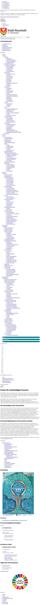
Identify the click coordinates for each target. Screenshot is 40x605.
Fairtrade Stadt (8, 445)
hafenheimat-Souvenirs (11, 261)
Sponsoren (9, 295)
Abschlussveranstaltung (11, 304)
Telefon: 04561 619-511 (9, 535)
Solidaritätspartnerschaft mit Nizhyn (14, 132)
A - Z (3, 26)
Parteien (8, 114)
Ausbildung (9, 105)
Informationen (9, 283)
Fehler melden (5, 603)
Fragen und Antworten (11, 115)
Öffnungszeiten (5, 25)
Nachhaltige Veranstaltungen (11, 454)
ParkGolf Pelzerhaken (11, 224)
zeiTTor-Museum (10, 183)
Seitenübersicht (5, 597)
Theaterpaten (9, 204)
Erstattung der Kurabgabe (12, 216)
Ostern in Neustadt (10, 62)
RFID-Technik (9, 318)
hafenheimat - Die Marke (12, 260)
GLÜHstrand (9, 332)
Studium (8, 106)
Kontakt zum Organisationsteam (13, 297)
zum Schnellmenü (6, 5)
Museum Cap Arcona (11, 185)
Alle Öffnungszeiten (4, 571)
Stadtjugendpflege (8, 151)
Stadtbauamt (9, 99)
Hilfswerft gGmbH (15, 412)
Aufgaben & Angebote (11, 155)
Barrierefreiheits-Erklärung (7, 598)
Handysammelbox (8, 448)
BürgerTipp (9, 81)
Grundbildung (9, 323)
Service (8, 317)
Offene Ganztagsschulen (10, 142)
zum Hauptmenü (5, 2)
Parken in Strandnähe (11, 218)
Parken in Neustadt (8, 231)
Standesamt (9, 80)
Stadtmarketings (5, 438)
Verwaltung (7, 87)
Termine (8, 286)
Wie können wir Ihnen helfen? (6, 37)
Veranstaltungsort (10, 284)
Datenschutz (5, 602)
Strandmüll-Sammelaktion (10, 463)
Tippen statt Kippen (9, 464)
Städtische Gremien (11, 110)
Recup (6, 459)
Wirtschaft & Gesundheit (7, 378)
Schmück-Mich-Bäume (11, 328)
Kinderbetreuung (8, 141)
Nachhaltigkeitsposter (6, 382)
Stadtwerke (7, 264)
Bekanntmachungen (6, 50)
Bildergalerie (9, 128)
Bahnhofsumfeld (10, 120)
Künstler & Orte (10, 302)
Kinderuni (8, 149)
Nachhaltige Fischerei (9, 452)
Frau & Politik (9, 160)
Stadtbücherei (9, 147)
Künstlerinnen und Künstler (12, 293)
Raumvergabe (9, 77)
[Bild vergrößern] (21, 494)
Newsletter (9, 85)
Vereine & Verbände (9, 138)
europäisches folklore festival (12, 191)
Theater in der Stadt (11, 189)
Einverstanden (3, 20)
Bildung (6, 143)
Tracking (4, 601)
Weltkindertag (9, 455)
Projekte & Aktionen (10, 246)
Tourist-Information (8, 174)
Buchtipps (9, 288)
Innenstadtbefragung (9, 227)
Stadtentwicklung (8, 116)
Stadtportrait (7, 123)
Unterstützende (10, 290)
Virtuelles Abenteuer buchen (12, 335)
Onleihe (8, 315)
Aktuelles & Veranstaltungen (12, 154)
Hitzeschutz (7, 449)
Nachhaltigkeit (9, 243)
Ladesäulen (9, 235)
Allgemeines (9, 312)
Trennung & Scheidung (11, 158)
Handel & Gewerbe (8, 230)
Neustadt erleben (8, 186)
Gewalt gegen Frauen (11, 159)
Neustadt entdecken (9, 177)
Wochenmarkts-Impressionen (13, 274)
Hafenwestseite (10, 118)
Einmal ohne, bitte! (10, 273)
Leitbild (8, 252)
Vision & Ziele (9, 251)
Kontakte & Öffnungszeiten (10, 65)
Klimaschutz (9, 242)
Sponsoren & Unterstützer (12, 306)
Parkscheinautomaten (11, 234)
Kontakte (8, 75)
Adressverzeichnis (10, 66)
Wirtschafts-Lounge (9, 265)
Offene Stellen (9, 103)
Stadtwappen (9, 127)
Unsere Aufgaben (10, 212)
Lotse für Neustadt (10, 125)
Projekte (8, 255)
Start (3, 377)
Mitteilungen (9, 58)
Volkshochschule (10, 146)
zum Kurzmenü (5, 6)
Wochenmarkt (7, 268)
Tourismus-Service (8, 211)
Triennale (8, 292)
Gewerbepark (7, 266)
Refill (5, 461)
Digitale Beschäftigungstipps (12, 313)
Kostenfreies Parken (11, 238)
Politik (6, 107)
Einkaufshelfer (9, 275)
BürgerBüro (4, 45)
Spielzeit (8, 200)
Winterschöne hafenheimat (10, 324)
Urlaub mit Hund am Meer (12, 220)
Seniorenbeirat (10, 111)
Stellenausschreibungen (7, 47)
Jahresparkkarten (10, 237)
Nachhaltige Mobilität (11, 121)
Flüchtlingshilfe (10, 171)
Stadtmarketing (10, 101)
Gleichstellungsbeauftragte (12, 96)
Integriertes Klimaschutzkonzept (11, 450)
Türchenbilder (9, 287)
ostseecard (9, 215)
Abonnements (9, 203)
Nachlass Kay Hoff (10, 150)
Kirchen (8, 169)
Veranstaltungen (8, 137)
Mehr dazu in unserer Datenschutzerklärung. (9, 16)
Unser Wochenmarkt (11, 269)
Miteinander (7, 163)
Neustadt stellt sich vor (11, 124)
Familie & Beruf (9, 156)
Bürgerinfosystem (6, 49)
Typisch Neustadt (10, 181)
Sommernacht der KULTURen (12, 194)
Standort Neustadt (8, 229)
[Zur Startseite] (13, 34)
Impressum (4, 599)
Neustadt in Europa (10, 129)
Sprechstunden (10, 68)
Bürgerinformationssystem (12, 83)
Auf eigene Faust (10, 178)
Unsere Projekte (10, 222)
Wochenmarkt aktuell (11, 270)
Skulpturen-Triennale (11, 193)
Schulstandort (9, 119)
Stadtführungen (10, 180)
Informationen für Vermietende (13, 213)
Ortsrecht (8, 84)
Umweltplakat (7, 466)
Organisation (9, 70)
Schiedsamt (9, 168)
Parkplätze (9, 233)
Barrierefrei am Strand (11, 221)
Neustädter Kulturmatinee (12, 190)
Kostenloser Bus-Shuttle (11, 305)
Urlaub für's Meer (8, 467)
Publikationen (9, 248)
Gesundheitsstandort (9, 239)
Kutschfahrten (9, 331)
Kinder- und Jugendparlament (13, 112)
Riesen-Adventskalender (12, 256)
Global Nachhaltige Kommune (11, 446)
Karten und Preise (10, 202)
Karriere (8, 93)
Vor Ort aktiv (9, 247)
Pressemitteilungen (10, 257)
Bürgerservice (7, 72)
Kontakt (4, 23)
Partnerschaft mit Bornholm (12, 130)
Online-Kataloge (10, 314)
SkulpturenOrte (10, 299)
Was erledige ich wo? (6, 43)
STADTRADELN (7, 462)
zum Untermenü (5, 4)
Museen (6, 195)
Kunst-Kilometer (10, 182)
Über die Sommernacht (11, 301)
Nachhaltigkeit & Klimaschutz (10, 240)
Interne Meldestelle (10, 71)
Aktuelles (6, 57)
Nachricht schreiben (9, 539)
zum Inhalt (4, 1)
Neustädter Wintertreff (11, 330)
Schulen (8, 145)
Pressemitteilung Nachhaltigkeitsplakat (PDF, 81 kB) (14, 520)
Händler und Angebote (11, 271)
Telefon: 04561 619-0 (9, 555)
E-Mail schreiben (8, 557)
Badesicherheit (10, 217)
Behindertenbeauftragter (12, 94)
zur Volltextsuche (5, 8)
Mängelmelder (5, 46)
